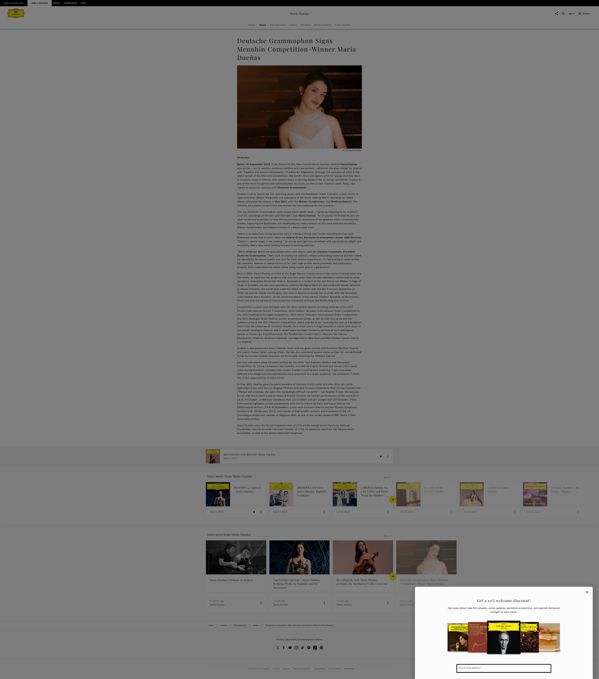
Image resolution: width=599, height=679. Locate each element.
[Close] (587, 592)
